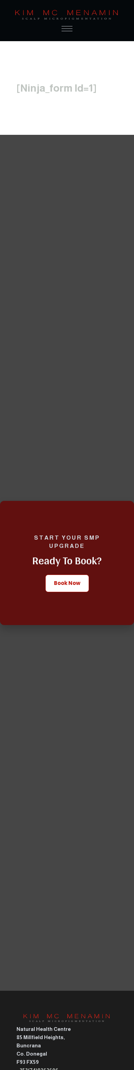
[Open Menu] (67, 28)
